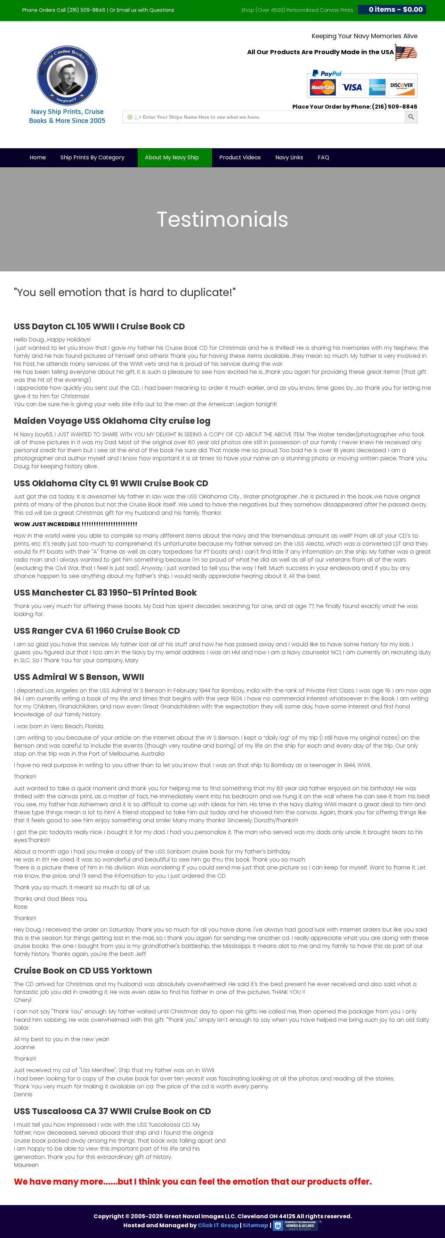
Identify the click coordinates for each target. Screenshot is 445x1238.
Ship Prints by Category (92, 157)
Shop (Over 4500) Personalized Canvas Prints (297, 10)
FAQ (323, 157)
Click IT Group (219, 1225)
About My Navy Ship (172, 157)
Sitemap (255, 1225)
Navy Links (289, 157)
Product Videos (240, 157)
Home (38, 157)
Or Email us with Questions (142, 10)
